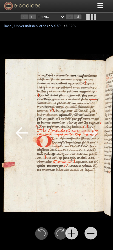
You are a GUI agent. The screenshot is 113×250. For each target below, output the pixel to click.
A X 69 (56, 25)
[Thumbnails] (93, 17)
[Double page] (88, 17)
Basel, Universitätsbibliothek (26, 25)
